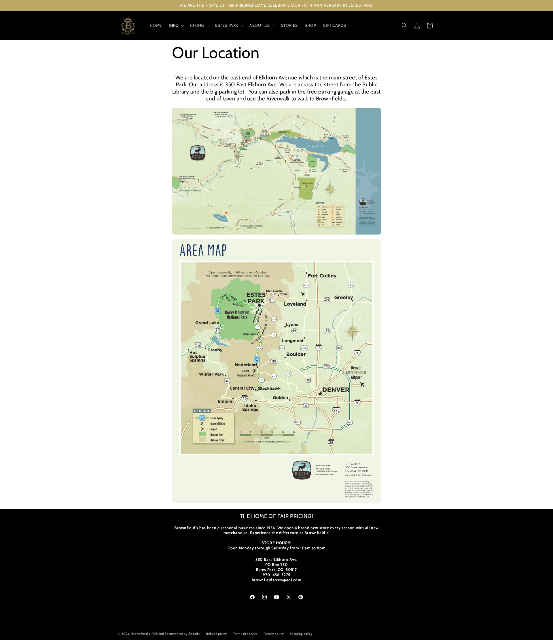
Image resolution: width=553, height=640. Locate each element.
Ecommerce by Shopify (182, 634)
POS (154, 634)
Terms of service (245, 634)
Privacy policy (274, 634)
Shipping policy (301, 634)
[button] (175, 25)
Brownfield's (140, 634)
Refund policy (216, 634)
